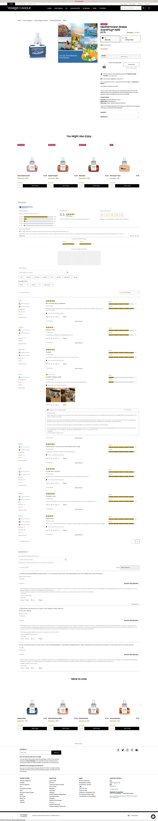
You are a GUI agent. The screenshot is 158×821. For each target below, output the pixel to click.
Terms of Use (83, 788)
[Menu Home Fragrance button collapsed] (63, 8)
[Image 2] (78, 43)
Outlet (21, 794)
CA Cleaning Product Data (86, 794)
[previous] (64, 1)
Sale (21, 790)
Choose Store (107, 45)
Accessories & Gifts (75, 8)
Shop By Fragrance (25, 780)
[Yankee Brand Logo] (19, 8)
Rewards (51, 788)
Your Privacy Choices (85, 784)
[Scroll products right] (140, 161)
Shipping (52, 798)
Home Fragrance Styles (41, 20)
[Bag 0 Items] (149, 8)
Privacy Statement (30, 761)
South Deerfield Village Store (57, 794)
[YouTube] (136, 750)
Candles (49, 8)
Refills (64, 20)
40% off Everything (79, 1)
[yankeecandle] (11, 4)
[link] (22, 178)
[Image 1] (37, 43)
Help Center (114, 789)
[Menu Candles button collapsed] (52, 8)
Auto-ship (52, 790)
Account (51, 782)
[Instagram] (127, 750)
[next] (94, 1)
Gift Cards (23, 796)
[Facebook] (118, 750)
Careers (22, 800)
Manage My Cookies (85, 782)
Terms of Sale (83, 790)
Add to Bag (124, 56)
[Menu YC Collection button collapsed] (106, 8)
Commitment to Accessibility (87, 796)
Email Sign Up (23, 749)
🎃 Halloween (86, 8)
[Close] (155, 1)
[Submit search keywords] (143, 8)
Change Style (131, 64)
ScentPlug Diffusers (55, 20)
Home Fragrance (58, 8)
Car (66, 8)
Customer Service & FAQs (56, 784)
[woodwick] (21, 4)
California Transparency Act (87, 792)
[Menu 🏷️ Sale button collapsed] (97, 8)
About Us (22, 798)
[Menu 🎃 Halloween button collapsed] (90, 8)
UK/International (54, 796)
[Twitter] (122, 750)
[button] (153, 816)
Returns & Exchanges (55, 800)
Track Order (52, 780)
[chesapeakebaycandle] (32, 4)
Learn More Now (112, 75)
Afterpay (51, 792)
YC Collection (102, 8)
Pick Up (51, 802)
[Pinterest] (132, 750)
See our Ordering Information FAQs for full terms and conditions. (124, 796)
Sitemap (22, 802)
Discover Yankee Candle (27, 792)
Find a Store (52, 786)
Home (19, 20)
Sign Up (56, 752)
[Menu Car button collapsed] (68, 8)
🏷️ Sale (94, 8)
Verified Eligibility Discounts (57, 806)
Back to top (78, 743)
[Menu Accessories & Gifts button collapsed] (81, 8)
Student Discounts (54, 804)
